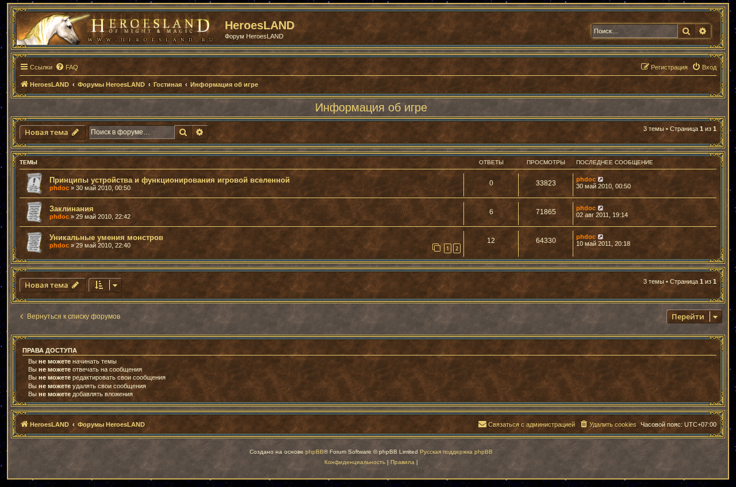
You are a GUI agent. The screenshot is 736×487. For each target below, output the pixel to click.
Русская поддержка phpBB (456, 452)
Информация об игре (371, 107)
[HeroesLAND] (118, 26)
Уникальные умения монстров (106, 237)
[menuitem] (66, 67)
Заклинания (71, 208)
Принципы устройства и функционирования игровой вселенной (169, 180)
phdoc (59, 187)
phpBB (314, 452)
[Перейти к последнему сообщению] (601, 179)
